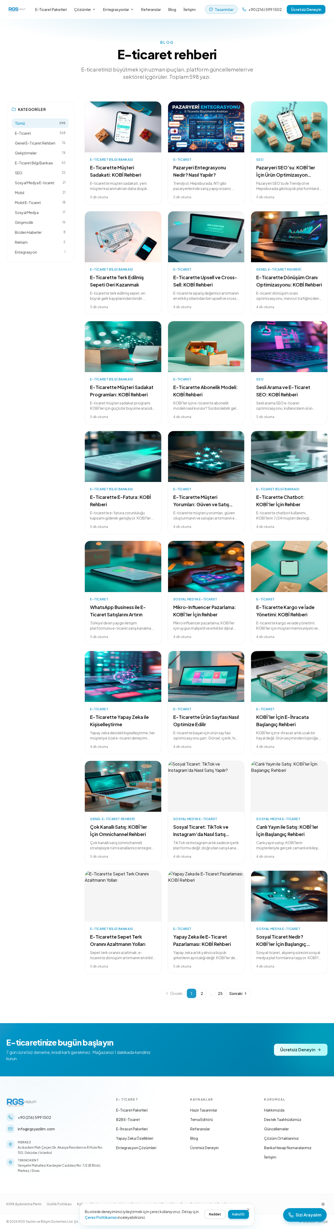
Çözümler (82, 9)
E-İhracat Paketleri (132, 1128)
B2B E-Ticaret (128, 1119)
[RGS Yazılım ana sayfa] (17, 9)
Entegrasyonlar (116, 9)
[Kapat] (248, 1210)
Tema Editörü (201, 1119)
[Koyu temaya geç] (323, 1204)
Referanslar (151, 9)
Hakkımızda (274, 1110)
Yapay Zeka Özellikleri (134, 1138)
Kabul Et (238, 1214)
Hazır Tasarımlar (203, 1110)
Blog (172, 9)
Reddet (215, 1214)
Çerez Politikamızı (101, 1217)
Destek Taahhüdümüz (282, 1119)
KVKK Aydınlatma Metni (23, 1204)
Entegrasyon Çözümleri (136, 1147)
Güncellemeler (276, 1128)
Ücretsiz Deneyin (306, 9)
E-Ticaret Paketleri (51, 9)
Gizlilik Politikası (59, 1204)
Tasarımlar (224, 9)
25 (220, 993)
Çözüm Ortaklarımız (281, 1138)
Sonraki (235, 993)
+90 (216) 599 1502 (265, 9)
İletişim (189, 9)
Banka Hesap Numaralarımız (288, 1147)
